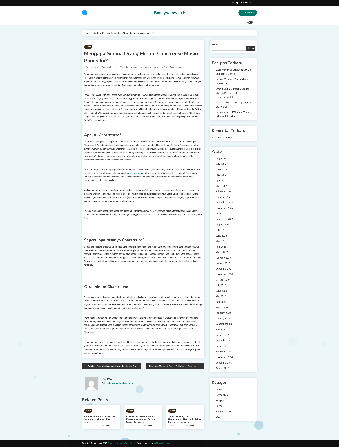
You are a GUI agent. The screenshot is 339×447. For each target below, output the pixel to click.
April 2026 (221, 180)
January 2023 (223, 318)
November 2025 (224, 208)
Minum (153, 67)
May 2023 (221, 296)
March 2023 (222, 307)
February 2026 (223, 191)
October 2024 (223, 279)
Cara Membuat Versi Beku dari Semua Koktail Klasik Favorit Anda (99, 419)
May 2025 (221, 241)
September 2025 (224, 219)
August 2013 (222, 368)
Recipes (220, 400)
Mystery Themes (163, 443)
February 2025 (223, 257)
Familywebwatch (169, 13)
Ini (139, 67)
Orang (166, 67)
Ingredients (222, 395)
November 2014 (224, 357)
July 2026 (221, 163)
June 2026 (221, 169)
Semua (179, 67)
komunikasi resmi (133, 173)
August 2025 (222, 224)
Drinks (219, 389)
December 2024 (224, 268)
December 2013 (224, 362)
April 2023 (221, 301)
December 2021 (224, 340)
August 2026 (222, 158)
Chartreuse (132, 67)
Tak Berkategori (224, 411)
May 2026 (221, 174)
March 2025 (222, 252)
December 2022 (224, 324)
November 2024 (224, 274)
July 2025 (221, 230)
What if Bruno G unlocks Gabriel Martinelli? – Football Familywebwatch (232, 92)
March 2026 (222, 186)
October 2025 (223, 213)
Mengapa (145, 67)
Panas (172, 67)
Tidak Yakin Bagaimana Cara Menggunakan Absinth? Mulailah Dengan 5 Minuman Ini (184, 419)
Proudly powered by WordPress (122, 443)
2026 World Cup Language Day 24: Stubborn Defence (233, 71)
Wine (218, 417)
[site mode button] (250, 22)
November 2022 (224, 329)
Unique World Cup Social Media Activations (232, 81)
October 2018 (223, 346)
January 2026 (223, 197)
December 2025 (224, 202)
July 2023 (221, 285)
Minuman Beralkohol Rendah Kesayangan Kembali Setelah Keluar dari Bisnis (141, 419)
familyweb (106, 67)
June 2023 (221, 290)
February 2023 (223, 312)
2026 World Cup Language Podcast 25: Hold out (234, 104)
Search (215, 44)
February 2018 (223, 351)
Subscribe (249, 12)
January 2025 (223, 263)
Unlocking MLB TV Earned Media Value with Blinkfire (232, 114)
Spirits (88, 47)
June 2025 (221, 235)
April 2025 (221, 246)
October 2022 (223, 335)
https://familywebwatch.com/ (122, 383)
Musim (160, 67)
